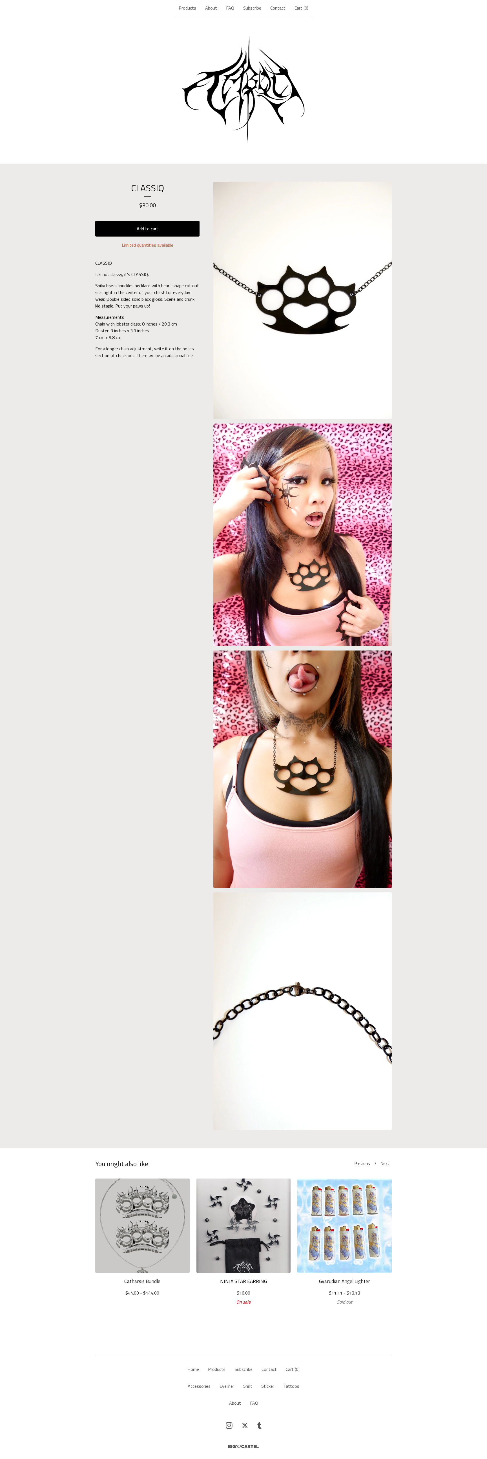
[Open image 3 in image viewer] (302, 769)
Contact (277, 8)
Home (193, 1369)
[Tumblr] (259, 1425)
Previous (362, 1163)
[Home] (243, 90)
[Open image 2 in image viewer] (302, 535)
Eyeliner (227, 1386)
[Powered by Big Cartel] (243, 1446)
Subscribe (252, 8)
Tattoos (291, 1386)
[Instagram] (229, 1425)
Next (385, 1163)
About (211, 8)
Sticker (267, 1386)
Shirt (247, 1386)
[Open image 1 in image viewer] (302, 300)
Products (187, 8)
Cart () (301, 8)
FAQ (230, 8)
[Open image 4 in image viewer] (302, 1011)
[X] (245, 1425)
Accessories (199, 1386)
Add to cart (147, 228)
